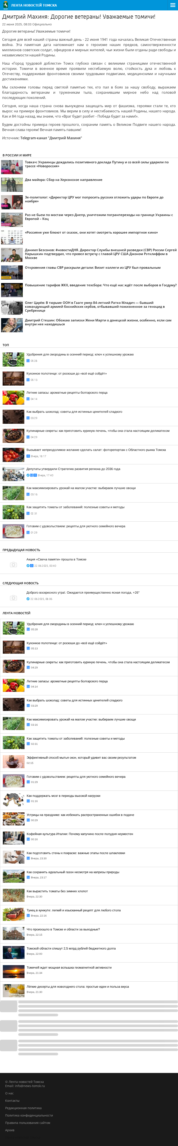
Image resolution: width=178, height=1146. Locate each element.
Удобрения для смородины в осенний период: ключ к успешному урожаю (80, 354)
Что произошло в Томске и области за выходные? (63, 929)
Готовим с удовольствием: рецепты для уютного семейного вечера (75, 526)
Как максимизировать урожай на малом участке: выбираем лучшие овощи (81, 488)
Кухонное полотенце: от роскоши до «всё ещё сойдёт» (66, 373)
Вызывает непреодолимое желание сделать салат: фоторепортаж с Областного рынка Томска (96, 450)
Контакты (12, 1101)
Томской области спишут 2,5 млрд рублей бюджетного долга (71, 948)
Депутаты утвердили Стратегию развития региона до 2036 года (73, 469)
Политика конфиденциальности (29, 1115)
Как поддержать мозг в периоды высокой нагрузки (63, 795)
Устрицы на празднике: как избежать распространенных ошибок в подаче (80, 815)
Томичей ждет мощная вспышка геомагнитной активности (69, 967)
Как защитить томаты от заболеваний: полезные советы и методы (75, 507)
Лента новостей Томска (22, 1137)
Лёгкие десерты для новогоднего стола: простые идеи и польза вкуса (78, 986)
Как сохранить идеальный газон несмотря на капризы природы (73, 872)
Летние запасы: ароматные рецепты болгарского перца (66, 392)
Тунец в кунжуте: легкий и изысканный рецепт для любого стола (74, 910)
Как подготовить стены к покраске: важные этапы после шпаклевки (76, 853)
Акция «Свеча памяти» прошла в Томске (56, 559)
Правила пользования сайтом (27, 1123)
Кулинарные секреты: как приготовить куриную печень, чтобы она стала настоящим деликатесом (98, 430)
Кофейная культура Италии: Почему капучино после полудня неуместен (80, 834)
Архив (9, 1130)
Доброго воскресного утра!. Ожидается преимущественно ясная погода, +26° (83, 592)
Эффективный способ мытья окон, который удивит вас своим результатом (81, 757)
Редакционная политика (23, 1108)
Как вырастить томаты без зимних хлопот (57, 891)
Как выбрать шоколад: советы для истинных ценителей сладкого (74, 411)
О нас (9, 1093)
